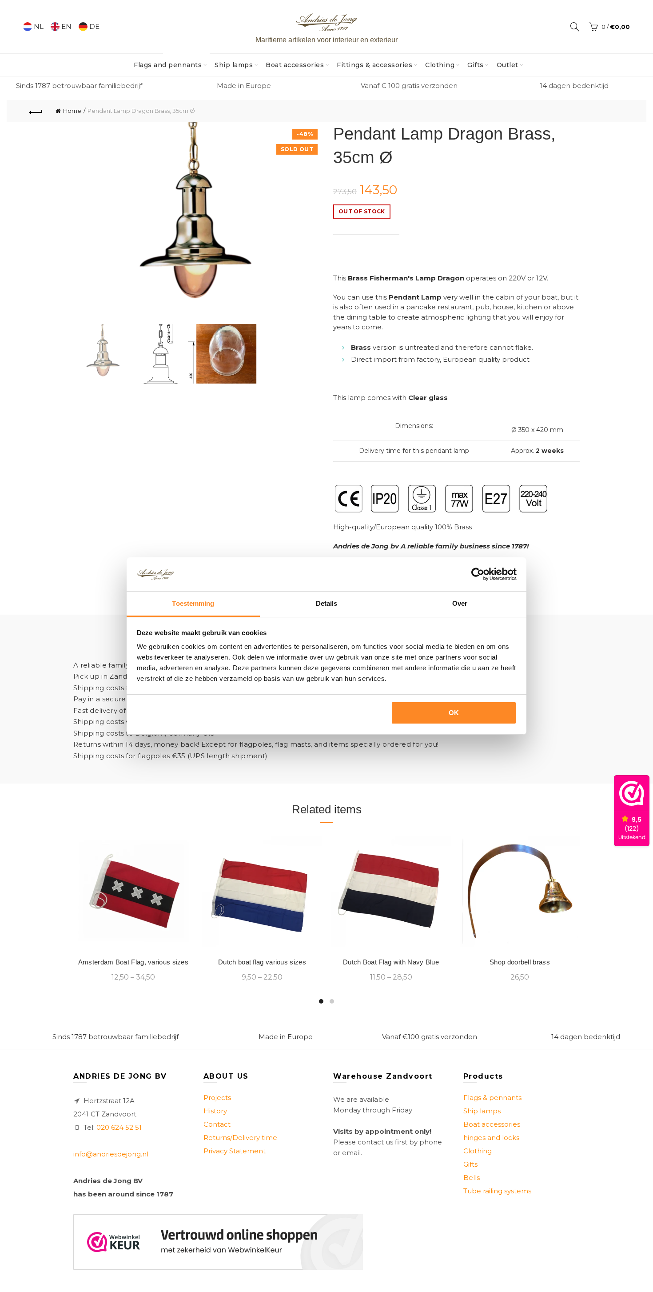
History (215, 1111)
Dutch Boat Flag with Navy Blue (391, 962)
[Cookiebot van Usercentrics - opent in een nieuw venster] (478, 574)
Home (72, 110)
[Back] (36, 111)
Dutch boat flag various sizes (262, 962)
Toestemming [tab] (193, 603)
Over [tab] (459, 603)
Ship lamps (234, 65)
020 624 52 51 (119, 1127)
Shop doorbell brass (520, 962)
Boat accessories (295, 65)
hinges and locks (491, 1137)
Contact (217, 1124)
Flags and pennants (170, 61)
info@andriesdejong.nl (110, 1154)
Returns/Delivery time (240, 1137)
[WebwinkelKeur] (218, 1242)
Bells (471, 1177)
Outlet (507, 65)
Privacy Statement (234, 1151)
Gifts (475, 65)
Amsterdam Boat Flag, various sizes (133, 962)
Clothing (439, 65)
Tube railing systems (497, 1191)
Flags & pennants (492, 1097)
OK (454, 712)
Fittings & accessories (374, 65)
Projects (217, 1097)
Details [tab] (327, 603)
